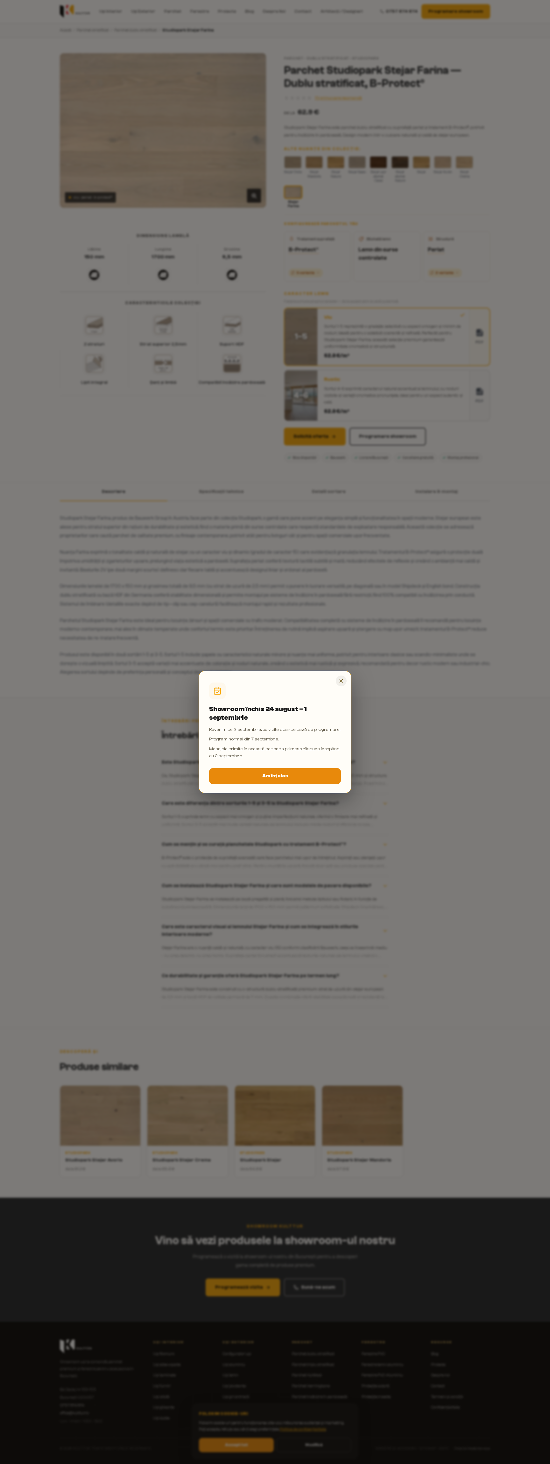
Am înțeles (275, 776)
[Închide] (341, 681)
